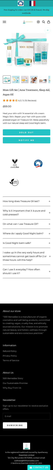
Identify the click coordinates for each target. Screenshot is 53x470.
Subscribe (15, 425)
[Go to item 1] (7, 79)
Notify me (26, 140)
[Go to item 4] (34, 79)
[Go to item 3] (25, 79)
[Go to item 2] (16, 79)
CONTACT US (40, 467)
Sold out (26, 132)
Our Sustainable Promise (15, 383)
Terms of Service (11, 360)
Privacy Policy (10, 356)
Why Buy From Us (12, 388)
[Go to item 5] (43, 79)
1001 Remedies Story (13, 378)
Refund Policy (10, 351)
